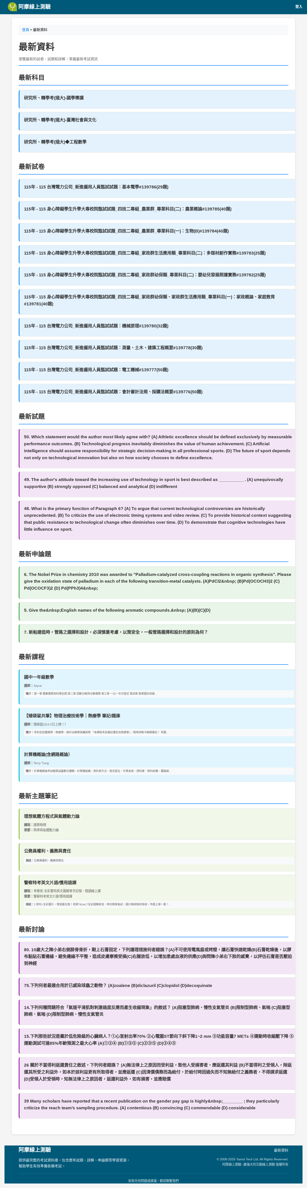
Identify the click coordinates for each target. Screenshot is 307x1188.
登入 (299, 7)
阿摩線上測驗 (34, 7)
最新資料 (281, 1150)
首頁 (25, 30)
